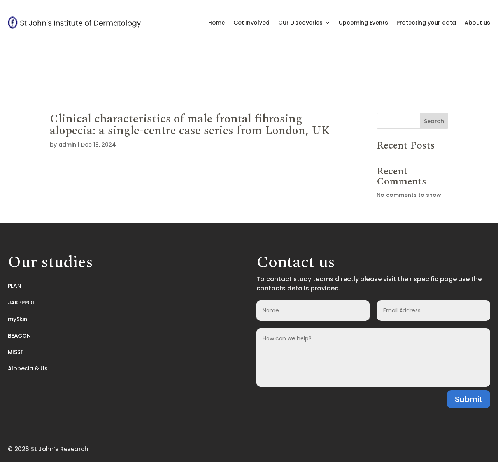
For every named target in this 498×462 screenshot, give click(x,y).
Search (434, 121)
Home (216, 23)
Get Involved (251, 23)
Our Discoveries (300, 23)
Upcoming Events (363, 23)
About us (477, 23)
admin (67, 145)
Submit (468, 399)
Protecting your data (426, 23)
